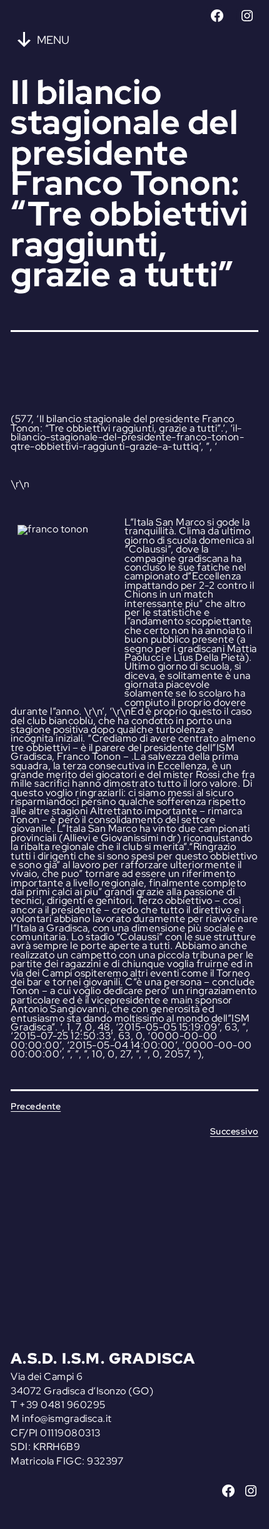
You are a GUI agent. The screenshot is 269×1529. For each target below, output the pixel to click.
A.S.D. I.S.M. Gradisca (103, 1358)
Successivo (234, 1131)
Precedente (36, 1106)
